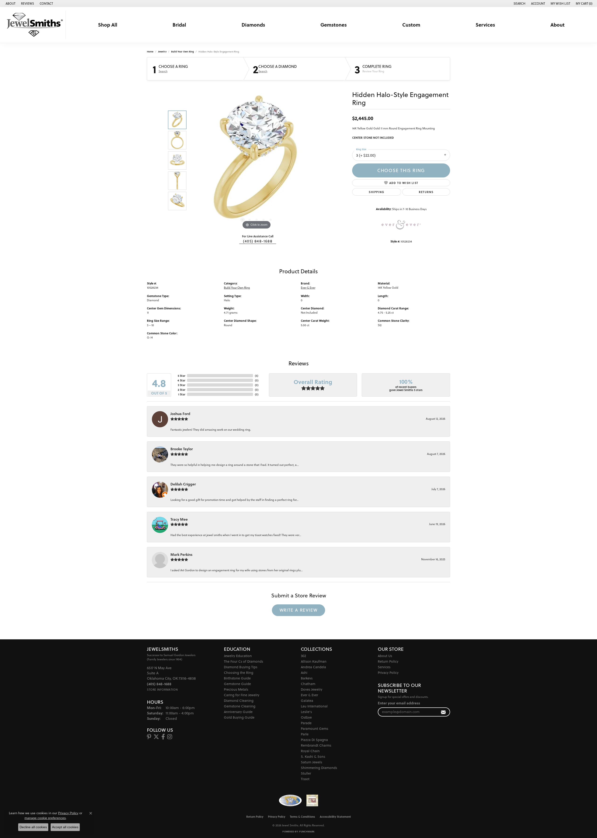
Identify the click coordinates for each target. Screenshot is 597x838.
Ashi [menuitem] (304, 672)
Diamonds (253, 24)
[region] (256, 160)
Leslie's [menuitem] (306, 711)
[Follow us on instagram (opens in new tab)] (169, 737)
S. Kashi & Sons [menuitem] (313, 756)
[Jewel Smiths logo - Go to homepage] (34, 24)
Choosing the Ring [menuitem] (238, 672)
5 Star (181, 376)
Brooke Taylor (181, 448)
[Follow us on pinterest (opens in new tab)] (149, 737)
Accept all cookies (65, 827)
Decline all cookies (33, 827)
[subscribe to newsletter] (443, 712)
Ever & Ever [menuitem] (309, 695)
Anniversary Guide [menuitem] (238, 711)
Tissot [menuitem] (305, 778)
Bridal (179, 24)
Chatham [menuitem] (308, 683)
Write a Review (298, 610)
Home (150, 51)
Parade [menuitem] (306, 722)
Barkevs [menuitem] (306, 678)
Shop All (107, 24)
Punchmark (306, 831)
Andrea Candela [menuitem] (313, 667)
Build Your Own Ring (182, 51)
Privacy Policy (388, 672)
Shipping (376, 192)
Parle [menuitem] (305, 734)
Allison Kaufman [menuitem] (313, 661)
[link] (10, 3)
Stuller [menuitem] (306, 773)
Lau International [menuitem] (314, 706)
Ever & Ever (308, 288)
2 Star (181, 390)
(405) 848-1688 (257, 241)
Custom (411, 24)
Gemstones (333, 24)
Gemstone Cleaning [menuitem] (239, 706)
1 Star (181, 394)
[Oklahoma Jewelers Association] (312, 800)
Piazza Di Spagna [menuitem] (314, 739)
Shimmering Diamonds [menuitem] (319, 767)
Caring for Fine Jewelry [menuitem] (241, 695)
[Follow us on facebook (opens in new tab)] (163, 737)
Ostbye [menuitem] (306, 717)
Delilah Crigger (183, 484)
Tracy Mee (179, 519)
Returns (426, 192)
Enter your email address (399, 703)
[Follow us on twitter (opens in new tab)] (156, 737)
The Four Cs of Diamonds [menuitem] (243, 661)
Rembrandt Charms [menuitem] (316, 745)
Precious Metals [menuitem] (236, 689)
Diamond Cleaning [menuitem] (238, 700)
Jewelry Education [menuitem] (238, 655)
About (557, 24)
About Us (385, 655)
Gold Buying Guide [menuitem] (239, 717)
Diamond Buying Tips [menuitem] (240, 667)
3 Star (181, 385)
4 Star (181, 380)
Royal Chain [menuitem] (310, 750)
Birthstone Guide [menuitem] (237, 678)
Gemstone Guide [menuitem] (237, 683)
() (256, 376)
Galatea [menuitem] (307, 700)
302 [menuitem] (303, 655)
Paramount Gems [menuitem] (314, 728)
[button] (519, 3)
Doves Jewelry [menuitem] (311, 689)
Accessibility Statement (335, 816)
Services (485, 24)
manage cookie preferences (45, 818)
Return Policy (388, 661)
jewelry (162, 51)
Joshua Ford (180, 413)
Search (163, 71)
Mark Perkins (181, 554)
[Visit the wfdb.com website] (290, 800)
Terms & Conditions (302, 816)
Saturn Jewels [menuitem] (311, 762)
